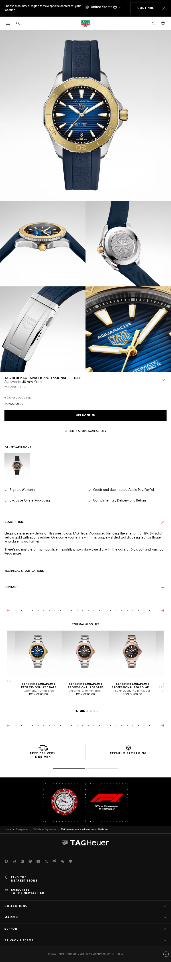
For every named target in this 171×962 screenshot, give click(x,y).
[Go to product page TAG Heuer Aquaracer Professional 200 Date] (38, 654)
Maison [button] (11, 917)
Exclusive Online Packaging (30, 500)
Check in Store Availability (85, 431)
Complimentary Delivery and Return (119, 500)
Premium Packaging (128, 753)
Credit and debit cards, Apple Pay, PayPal (123, 489)
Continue (149, 8)
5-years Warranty (22, 489)
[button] (153, 23)
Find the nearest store (24, 879)
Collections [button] (15, 906)
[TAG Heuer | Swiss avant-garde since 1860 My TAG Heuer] (85, 843)
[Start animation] (76, 711)
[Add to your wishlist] (163, 379)
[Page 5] (97, 711)
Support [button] (11, 929)
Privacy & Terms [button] (19, 940)
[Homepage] (85, 23)
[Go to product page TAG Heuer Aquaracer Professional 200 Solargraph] (132, 654)
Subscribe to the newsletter (27, 891)
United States (101, 7)
